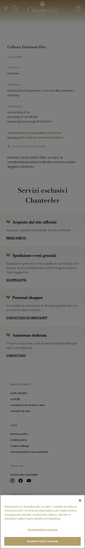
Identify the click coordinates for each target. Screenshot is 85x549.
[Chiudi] (80, 500)
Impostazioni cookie (42, 530)
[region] (42, 522)
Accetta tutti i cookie (42, 541)
